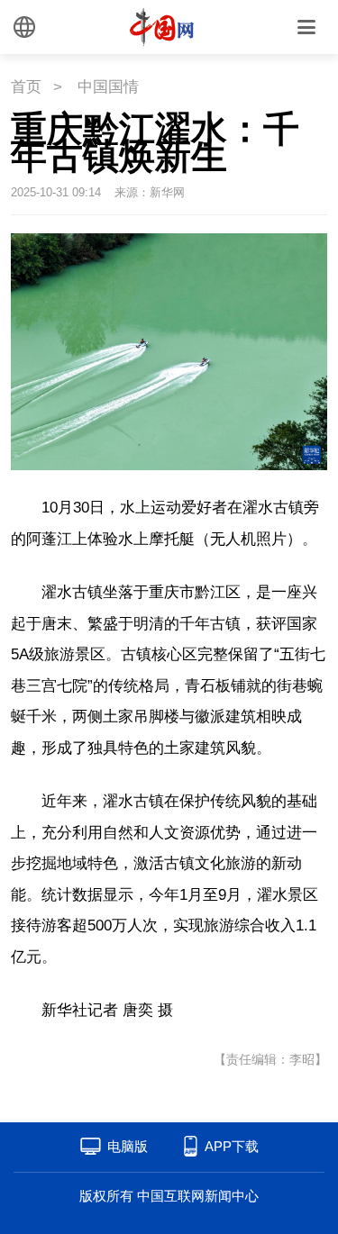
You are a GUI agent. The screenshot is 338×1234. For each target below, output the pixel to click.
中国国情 (108, 86)
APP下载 (232, 1146)
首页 (26, 86)
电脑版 (127, 1146)
